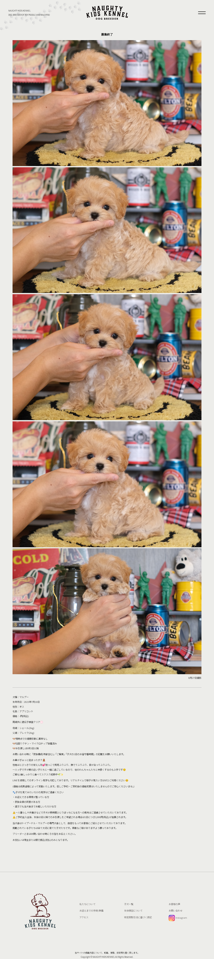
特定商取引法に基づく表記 (138, 917)
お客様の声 (174, 904)
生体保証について (133, 910)
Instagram (181, 917)
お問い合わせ (175, 910)
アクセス (83, 917)
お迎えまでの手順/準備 (91, 910)
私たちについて (87, 904)
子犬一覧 (128, 904)
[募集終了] (107, 13)
